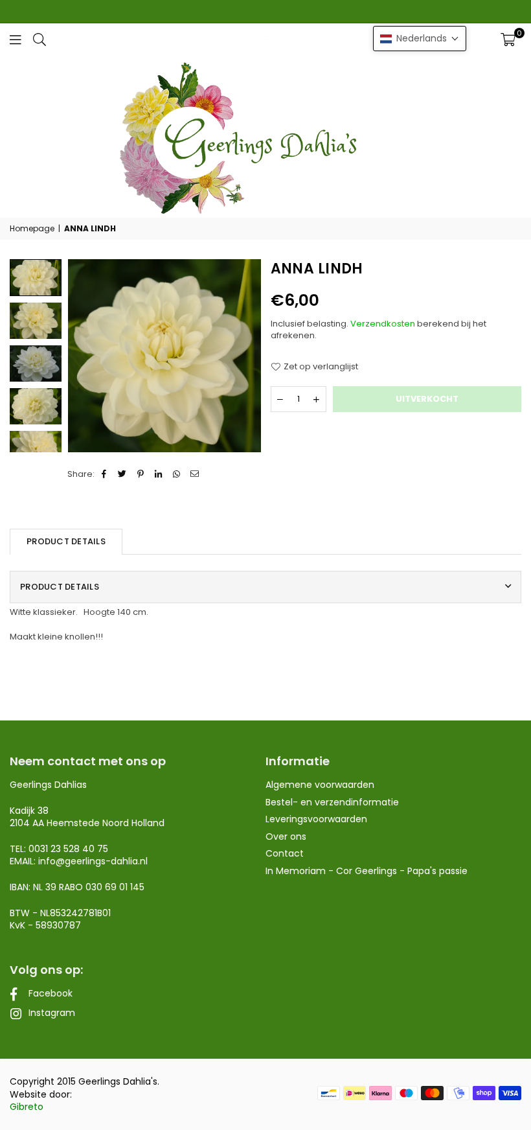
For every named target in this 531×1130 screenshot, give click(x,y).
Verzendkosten (382, 323)
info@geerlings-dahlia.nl (93, 861)
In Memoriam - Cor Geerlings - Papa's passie (367, 870)
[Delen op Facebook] (104, 474)
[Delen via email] (195, 474)
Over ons (286, 836)
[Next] (243, 355)
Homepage (32, 229)
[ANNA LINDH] (36, 321)
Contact (285, 853)
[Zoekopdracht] (39, 39)
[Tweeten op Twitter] (123, 474)
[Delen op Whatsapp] (177, 474)
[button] (508, 39)
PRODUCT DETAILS (66, 541)
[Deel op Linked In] (159, 474)
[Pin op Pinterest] (141, 474)
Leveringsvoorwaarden (316, 819)
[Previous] (85, 355)
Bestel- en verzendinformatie (332, 802)
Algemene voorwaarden (320, 784)
